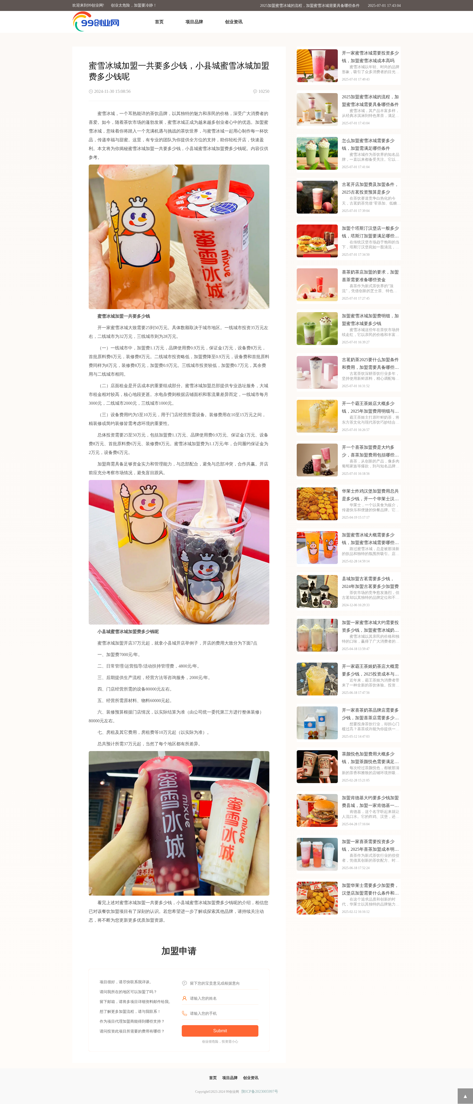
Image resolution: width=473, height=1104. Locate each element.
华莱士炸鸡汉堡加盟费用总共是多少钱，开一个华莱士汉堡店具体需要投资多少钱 (370, 496)
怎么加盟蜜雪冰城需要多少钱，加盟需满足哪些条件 (368, 144)
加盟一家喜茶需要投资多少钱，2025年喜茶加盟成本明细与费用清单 (370, 846)
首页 (159, 21)
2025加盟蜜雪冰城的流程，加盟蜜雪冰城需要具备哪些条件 (310, 6)
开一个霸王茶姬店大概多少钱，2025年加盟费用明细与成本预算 (370, 408)
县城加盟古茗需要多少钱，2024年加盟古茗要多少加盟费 (370, 582)
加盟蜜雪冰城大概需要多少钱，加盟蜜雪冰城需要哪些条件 (370, 540)
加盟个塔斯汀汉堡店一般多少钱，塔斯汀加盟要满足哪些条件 (370, 233)
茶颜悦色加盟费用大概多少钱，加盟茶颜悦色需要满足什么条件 (370, 759)
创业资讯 (234, 21)
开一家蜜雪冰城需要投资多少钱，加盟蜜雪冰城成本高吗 (370, 57)
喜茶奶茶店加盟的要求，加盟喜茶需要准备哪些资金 (370, 276)
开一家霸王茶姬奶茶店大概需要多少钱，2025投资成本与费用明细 (370, 671)
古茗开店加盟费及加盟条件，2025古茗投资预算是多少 (370, 188)
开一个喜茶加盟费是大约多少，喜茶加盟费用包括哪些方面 (370, 452)
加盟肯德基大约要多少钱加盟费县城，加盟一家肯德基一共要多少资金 (370, 802)
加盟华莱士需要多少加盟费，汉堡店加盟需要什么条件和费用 (370, 890)
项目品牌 (194, 21)
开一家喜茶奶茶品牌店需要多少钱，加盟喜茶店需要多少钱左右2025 (370, 715)
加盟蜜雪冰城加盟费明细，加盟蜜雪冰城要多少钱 (370, 320)
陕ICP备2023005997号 (259, 1091)
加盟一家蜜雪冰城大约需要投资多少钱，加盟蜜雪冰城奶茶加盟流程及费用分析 (370, 627)
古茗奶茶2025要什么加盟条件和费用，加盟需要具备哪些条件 (370, 364)
